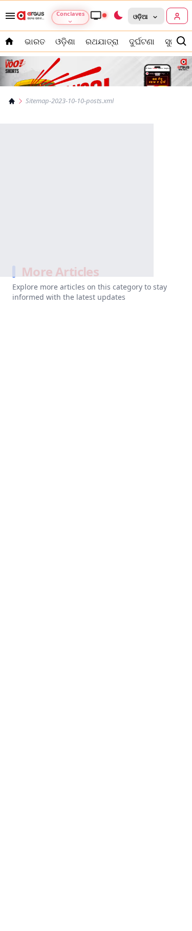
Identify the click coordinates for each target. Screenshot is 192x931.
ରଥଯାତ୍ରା (102, 41)
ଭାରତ (35, 41)
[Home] (11, 101)
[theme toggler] (118, 16)
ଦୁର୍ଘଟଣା (142, 41)
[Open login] (177, 16)
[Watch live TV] (98, 15)
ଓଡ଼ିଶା (65, 41)
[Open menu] (8, 16)
